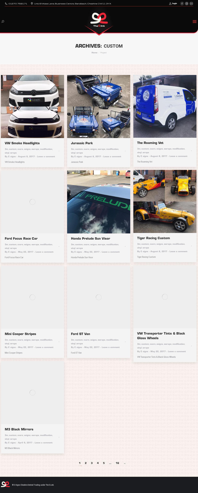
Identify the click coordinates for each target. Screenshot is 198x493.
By (10, 157)
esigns (27, 149)
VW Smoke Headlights (22, 143)
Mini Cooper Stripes (20, 334)
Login (174, 3)
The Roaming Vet (150, 143)
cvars (20, 149)
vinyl (7, 153)
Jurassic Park (82, 143)
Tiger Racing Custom (153, 238)
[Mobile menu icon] (194, 21)
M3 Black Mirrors (19, 429)
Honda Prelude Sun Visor (90, 238)
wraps (13, 153)
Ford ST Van (80, 334)
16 (117, 463)
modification (46, 149)
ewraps (35, 149)
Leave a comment (46, 157)
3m (6, 149)
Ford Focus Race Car (21, 238)
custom (13, 149)
